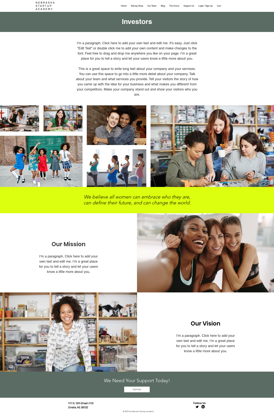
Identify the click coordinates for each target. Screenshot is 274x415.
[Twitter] (197, 406)
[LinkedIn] (203, 406)
